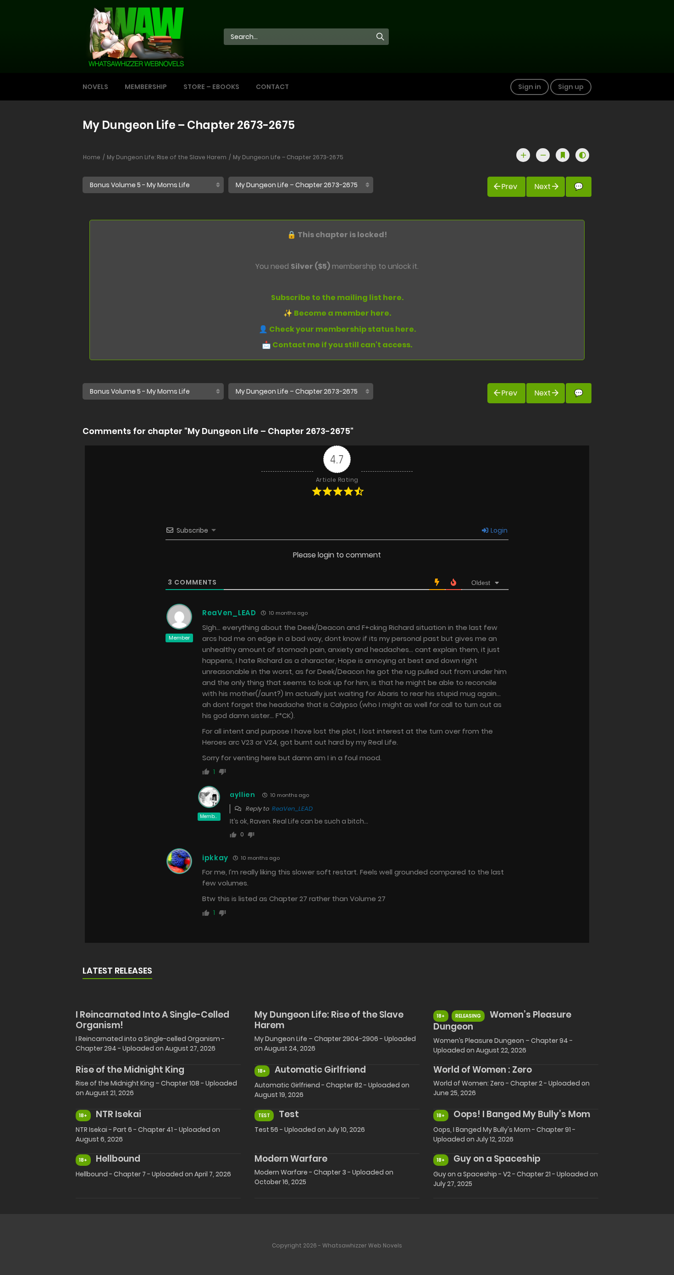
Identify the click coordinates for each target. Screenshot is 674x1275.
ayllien (242, 794)
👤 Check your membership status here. (337, 329)
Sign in (529, 86)
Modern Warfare (290, 1159)
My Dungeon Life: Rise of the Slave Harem (167, 157)
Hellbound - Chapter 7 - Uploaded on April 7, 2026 (153, 1174)
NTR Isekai (118, 1114)
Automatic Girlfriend (320, 1069)
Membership (146, 86)
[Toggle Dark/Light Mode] (582, 155)
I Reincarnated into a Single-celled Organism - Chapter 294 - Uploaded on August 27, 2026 (150, 1043)
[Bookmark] (562, 155)
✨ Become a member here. (337, 313)
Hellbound (118, 1159)
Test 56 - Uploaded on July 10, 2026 (309, 1129)
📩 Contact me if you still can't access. (337, 345)
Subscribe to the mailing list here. (337, 297)
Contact (272, 86)
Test (289, 1114)
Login (498, 530)
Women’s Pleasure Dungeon (502, 1020)
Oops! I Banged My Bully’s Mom (521, 1114)
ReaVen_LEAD (229, 613)
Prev (509, 186)
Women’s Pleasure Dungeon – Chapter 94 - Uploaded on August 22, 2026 (503, 1045)
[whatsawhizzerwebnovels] (136, 35)
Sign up (571, 86)
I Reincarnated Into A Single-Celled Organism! (152, 1019)
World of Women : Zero (482, 1069)
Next (543, 186)
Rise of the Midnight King (130, 1069)
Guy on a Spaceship (497, 1159)
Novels (95, 86)
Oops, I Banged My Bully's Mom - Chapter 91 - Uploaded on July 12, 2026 (504, 1134)
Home (91, 157)
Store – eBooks (211, 86)
